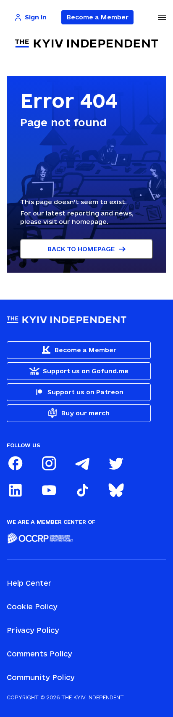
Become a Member (97, 17)
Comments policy (39, 654)
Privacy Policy (33, 630)
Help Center (29, 583)
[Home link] (86, 43)
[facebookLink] (15, 463)
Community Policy (41, 677)
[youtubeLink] (48, 490)
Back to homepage (81, 248)
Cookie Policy (32, 607)
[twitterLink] (115, 463)
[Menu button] (162, 17)
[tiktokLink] (82, 490)
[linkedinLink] (15, 490)
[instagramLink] (48, 463)
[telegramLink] (82, 463)
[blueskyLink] (115, 490)
